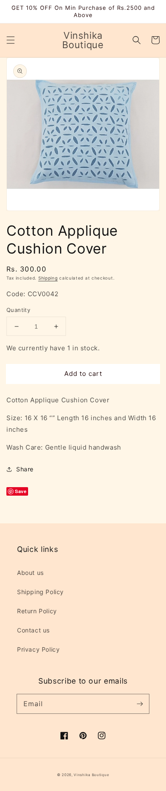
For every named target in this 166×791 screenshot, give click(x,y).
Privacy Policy (38, 649)
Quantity (18, 309)
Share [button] (25, 469)
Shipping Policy (40, 591)
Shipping (48, 277)
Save (20, 491)
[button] (10, 40)
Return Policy (37, 611)
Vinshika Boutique (91, 775)
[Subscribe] (139, 703)
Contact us (33, 630)
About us (30, 572)
